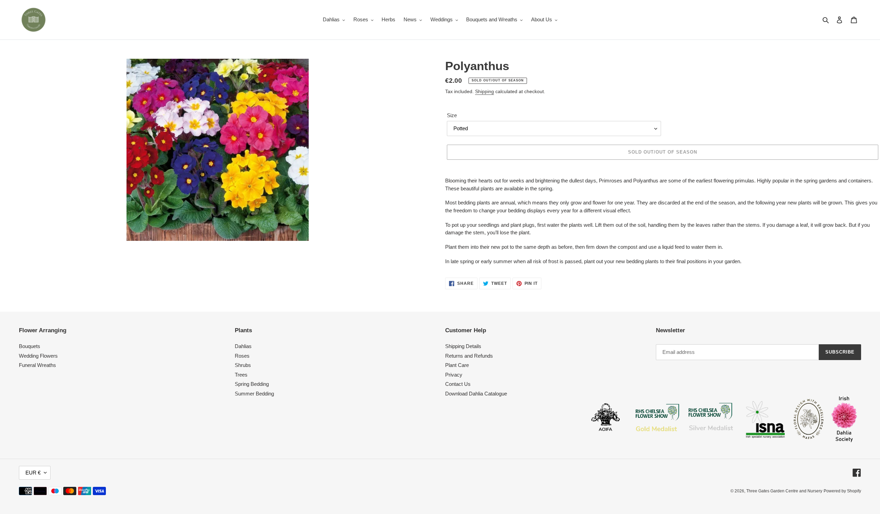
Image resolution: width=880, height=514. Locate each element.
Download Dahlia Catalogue (476, 393)
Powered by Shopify (842, 491)
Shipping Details (463, 346)
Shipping (484, 91)
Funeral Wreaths (37, 365)
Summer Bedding (254, 393)
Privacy (453, 375)
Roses (242, 356)
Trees (241, 375)
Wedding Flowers (38, 356)
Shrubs (243, 365)
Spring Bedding (252, 384)
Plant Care (457, 365)
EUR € (33, 473)
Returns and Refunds (469, 356)
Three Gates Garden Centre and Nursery (784, 491)
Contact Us (458, 384)
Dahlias (243, 346)
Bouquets (29, 346)
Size (452, 115)
